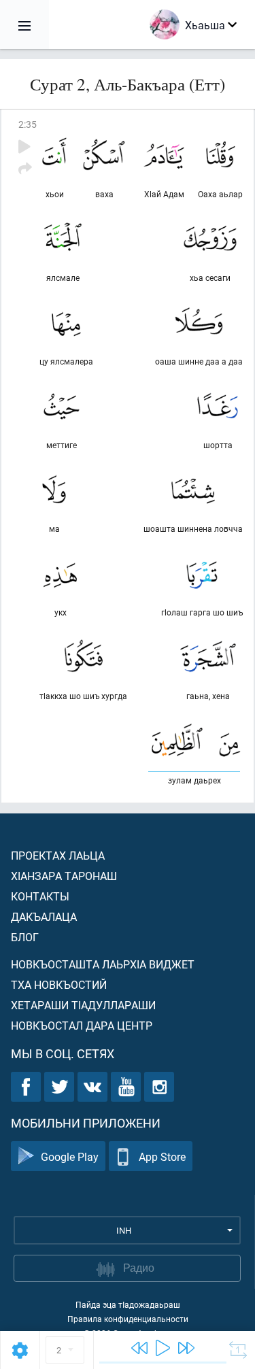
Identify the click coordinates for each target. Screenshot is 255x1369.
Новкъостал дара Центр (81, 1025)
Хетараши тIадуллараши (83, 1005)
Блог (25, 937)
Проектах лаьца (58, 855)
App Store (162, 1156)
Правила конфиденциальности (127, 1318)
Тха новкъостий (59, 984)
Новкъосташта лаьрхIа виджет (102, 964)
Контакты (40, 896)
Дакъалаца (44, 916)
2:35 (27, 124)
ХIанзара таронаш (64, 875)
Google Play (70, 1156)
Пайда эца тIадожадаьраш (127, 1304)
